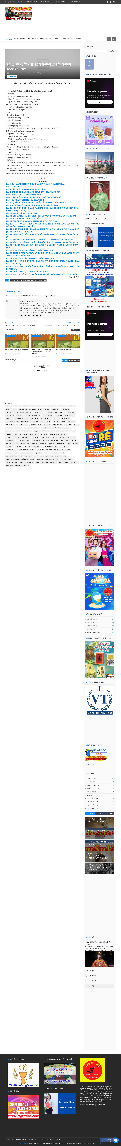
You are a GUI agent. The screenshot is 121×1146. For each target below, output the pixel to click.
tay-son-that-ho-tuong (13, 428)
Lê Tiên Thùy (91, 795)
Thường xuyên (100, 814)
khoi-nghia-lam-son (12, 431)
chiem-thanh (23, 434)
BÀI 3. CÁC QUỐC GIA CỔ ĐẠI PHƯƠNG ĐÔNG (26, 189)
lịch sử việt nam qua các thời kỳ (53, 440)
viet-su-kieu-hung (44, 425)
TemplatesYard (23, 1143)
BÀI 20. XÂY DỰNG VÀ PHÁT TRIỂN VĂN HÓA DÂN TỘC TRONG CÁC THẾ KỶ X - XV (42, 242)
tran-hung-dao (26, 431)
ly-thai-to (64, 434)
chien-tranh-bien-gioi (63, 443)
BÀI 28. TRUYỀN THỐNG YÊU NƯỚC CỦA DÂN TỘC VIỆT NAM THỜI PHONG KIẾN (41, 274)
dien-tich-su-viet (11, 425)
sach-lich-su (23, 409)
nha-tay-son (71, 412)
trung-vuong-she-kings (22, 443)
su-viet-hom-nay (45, 406)
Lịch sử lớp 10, (21, 73)
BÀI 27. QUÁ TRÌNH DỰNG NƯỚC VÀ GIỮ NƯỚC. (27, 271)
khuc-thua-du (64, 446)
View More (76, 330)
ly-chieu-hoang (64, 462)
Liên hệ (58, 1139)
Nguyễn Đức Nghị (93, 805)
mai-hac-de (74, 462)
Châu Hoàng (91, 792)
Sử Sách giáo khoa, (31, 73)
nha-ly (62, 412)
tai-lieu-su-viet (39, 412)
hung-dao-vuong (34, 446)
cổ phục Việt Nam (66, 459)
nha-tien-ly (71, 437)
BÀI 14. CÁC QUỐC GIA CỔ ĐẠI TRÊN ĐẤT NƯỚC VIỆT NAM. (32, 221)
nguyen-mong (25, 421)
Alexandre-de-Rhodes (39, 443)
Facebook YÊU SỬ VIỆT (46, 1139)
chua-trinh (59, 415)
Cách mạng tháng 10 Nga (14, 456)
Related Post (10, 330)
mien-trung (46, 431)
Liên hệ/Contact (75, 1)
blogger (64, 360)
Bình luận (109, 813)
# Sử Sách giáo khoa (27, 280)
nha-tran (29, 412)
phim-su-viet (19, 418)
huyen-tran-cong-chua (49, 446)
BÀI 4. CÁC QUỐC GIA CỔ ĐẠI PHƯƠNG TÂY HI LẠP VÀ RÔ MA (33, 192)
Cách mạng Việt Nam (12, 421)
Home (10, 39)
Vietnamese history (32, 1)
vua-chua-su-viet (52, 412)
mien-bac (54, 437)
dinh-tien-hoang (46, 418)
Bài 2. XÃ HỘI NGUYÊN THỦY (18, 186)
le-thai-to (44, 434)
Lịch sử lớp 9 (92, 629)
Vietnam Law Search (61, 1)
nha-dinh (36, 421)
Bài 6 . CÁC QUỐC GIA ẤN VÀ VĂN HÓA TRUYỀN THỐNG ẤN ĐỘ (33, 197)
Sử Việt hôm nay (20, 39)
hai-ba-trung (34, 434)
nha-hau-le (65, 409)
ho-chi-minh (34, 437)
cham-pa (51, 443)
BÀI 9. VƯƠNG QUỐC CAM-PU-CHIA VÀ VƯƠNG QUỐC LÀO (32, 205)
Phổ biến (90, 813)
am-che (63, 456)
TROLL (57, 39)
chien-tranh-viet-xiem (45, 450)
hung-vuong (66, 428)
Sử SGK (78, 39)
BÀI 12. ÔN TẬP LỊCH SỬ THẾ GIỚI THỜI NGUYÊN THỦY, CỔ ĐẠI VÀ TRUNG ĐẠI (41, 216)
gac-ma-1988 (10, 440)
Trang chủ (19, 1)
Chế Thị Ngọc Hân (35, 453)
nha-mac (72, 431)
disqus (70, 360)
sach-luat (33, 425)
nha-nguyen (71, 406)
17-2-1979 (24, 453)
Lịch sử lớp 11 (92, 622)
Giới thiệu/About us (46, 1)
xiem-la (32, 450)
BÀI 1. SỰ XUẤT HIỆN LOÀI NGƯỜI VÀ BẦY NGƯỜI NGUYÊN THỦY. (35, 184)
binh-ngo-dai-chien (12, 459)
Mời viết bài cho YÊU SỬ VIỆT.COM (26, 1139)
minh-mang (68, 425)
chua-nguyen (10, 412)
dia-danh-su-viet (48, 415)
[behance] (113, 1)
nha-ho (76, 425)
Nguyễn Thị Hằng (93, 788)
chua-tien (39, 459)
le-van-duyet (45, 437)
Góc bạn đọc (67, 39)
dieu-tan (57, 450)
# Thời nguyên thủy (40, 280)
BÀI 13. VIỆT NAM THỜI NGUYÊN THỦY (23, 218)
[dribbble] (110, 1)
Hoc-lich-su (28, 456)
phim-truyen (36, 415)
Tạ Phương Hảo (92, 808)
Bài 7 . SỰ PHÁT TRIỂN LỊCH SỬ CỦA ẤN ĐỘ (25, 200)
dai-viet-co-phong (12, 462)
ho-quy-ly (37, 431)
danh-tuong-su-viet (68, 421)
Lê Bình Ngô (91, 778)
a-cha (57, 456)
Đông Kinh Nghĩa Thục (22, 465)
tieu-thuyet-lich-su (12, 437)
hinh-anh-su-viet (21, 446)
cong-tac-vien (45, 421)
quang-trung (69, 415)
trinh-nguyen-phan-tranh (32, 428)
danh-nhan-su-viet (59, 406)
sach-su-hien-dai (43, 409)
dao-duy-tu (9, 446)
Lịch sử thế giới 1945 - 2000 (44, 456)
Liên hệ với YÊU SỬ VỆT (96, 830)
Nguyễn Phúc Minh (94, 785)
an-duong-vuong (11, 434)
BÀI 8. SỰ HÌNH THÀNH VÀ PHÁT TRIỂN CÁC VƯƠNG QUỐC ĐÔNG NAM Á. (39, 202)
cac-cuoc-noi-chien (31, 418)
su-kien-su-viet (11, 409)
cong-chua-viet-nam (51, 459)
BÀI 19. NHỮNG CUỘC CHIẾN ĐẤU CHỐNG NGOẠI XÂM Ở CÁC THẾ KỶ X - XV (39, 240)
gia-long (56, 418)
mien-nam (62, 437)
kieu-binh (53, 462)
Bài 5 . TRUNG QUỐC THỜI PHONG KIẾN (24, 194)
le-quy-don (36, 440)
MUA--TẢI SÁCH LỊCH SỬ (36, 39)
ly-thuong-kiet (57, 425)
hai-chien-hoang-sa (26, 462)
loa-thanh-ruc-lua (12, 453)
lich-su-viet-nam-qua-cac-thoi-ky (27, 406)
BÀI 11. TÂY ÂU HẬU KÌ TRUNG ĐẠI (21, 213)
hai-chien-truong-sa (23, 440)
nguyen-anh (23, 425)
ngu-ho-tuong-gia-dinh (59, 431)
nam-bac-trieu (11, 450)
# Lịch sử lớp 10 (15, 280)
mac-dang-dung (71, 440)
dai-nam (75, 443)
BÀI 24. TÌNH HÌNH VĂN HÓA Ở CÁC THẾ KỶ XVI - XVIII (30, 258)
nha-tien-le (56, 421)
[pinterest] (107, 1)
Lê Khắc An (91, 782)
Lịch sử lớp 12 (92, 626)
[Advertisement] (84, 20)
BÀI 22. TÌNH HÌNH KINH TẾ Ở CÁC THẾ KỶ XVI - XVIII (29, 250)
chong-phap (55, 409)
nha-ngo (9, 443)
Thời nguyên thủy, (42, 73)
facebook (77, 360)
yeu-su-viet (10, 406)
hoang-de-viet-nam (42, 462)
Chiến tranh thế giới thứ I (51, 428)
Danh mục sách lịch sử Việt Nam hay (18, 415)
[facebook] (104, 1)
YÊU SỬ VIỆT (98, 1143)
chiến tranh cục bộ (27, 459)
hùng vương (66, 450)
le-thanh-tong (54, 434)
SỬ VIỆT (49, 39)
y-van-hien (9, 465)
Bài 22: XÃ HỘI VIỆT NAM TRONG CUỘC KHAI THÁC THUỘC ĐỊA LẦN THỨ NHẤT (97, 856)
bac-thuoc (20, 412)
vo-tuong (9, 418)
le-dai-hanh (65, 418)
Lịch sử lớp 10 (10, 336)
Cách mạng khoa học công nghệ (53, 453)
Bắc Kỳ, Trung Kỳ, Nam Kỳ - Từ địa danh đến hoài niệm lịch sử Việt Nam (99, 867)
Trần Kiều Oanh (92, 798)
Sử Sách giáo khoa (93, 632)
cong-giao (24, 437)
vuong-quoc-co (23, 450)
